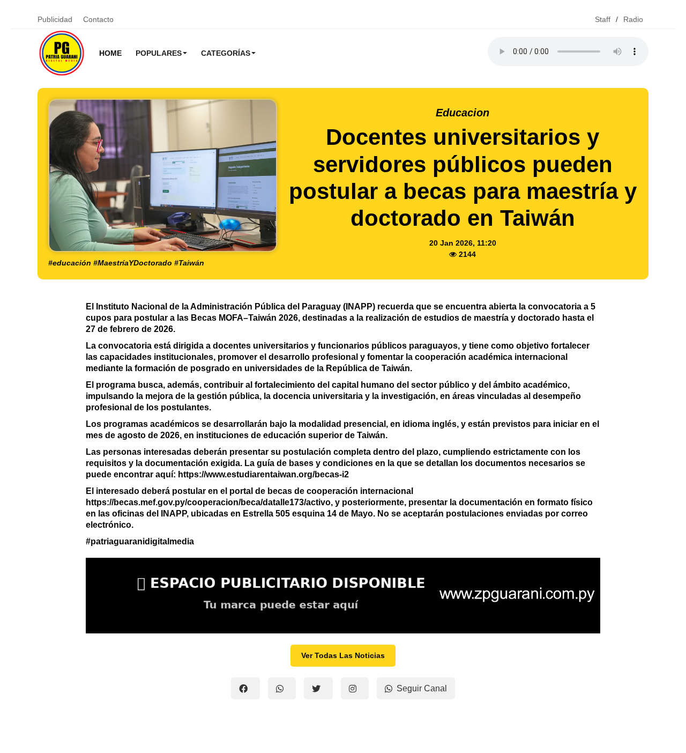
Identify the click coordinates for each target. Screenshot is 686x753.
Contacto (98, 19)
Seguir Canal (422, 688)
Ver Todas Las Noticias (343, 655)
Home (110, 53)
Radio (633, 19)
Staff (602, 19)
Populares (159, 53)
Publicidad (55, 19)
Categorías (225, 53)
